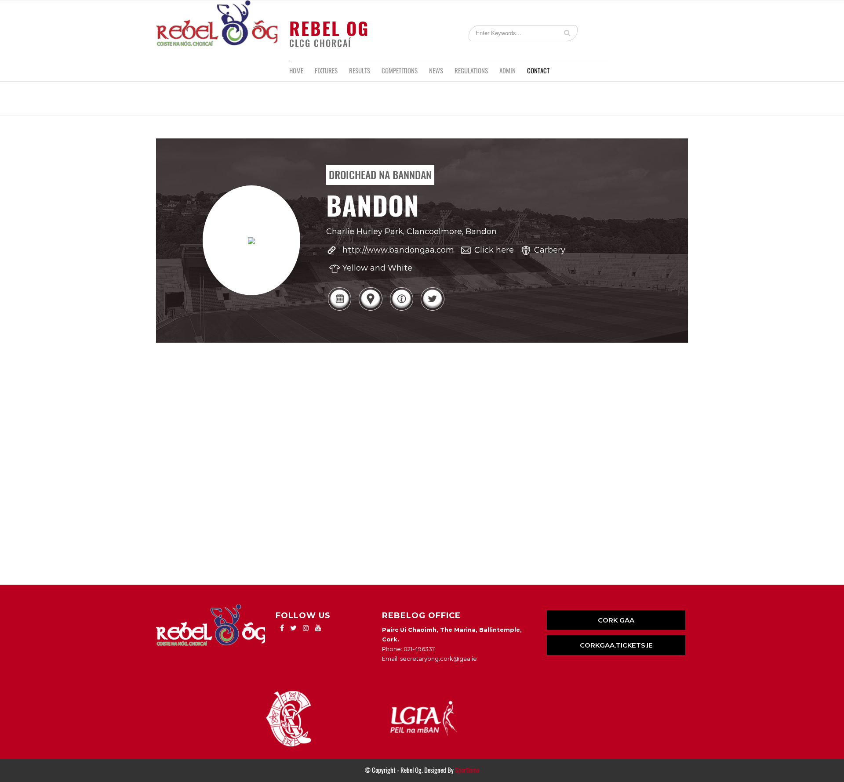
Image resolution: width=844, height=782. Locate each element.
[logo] (216, 30)
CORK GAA (616, 620)
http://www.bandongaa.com (398, 250)
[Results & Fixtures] (339, 310)
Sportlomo (467, 770)
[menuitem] (296, 71)
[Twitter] (432, 310)
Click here (494, 250)
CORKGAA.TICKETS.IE (616, 645)
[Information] (401, 310)
